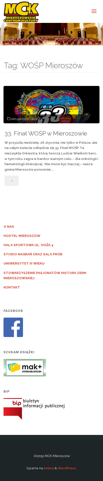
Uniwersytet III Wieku (24, 263)
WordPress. (67, 468)
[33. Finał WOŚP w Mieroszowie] (52, 104)
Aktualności (20, 119)
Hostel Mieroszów (22, 236)
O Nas (9, 226)
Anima (48, 468)
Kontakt (12, 287)
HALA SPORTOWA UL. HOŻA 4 (29, 245)
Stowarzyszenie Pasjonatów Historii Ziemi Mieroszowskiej (45, 275)
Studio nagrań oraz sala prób (33, 254)
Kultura (37, 119)
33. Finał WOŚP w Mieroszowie (45, 133)
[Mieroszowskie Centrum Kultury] (21, 11)
